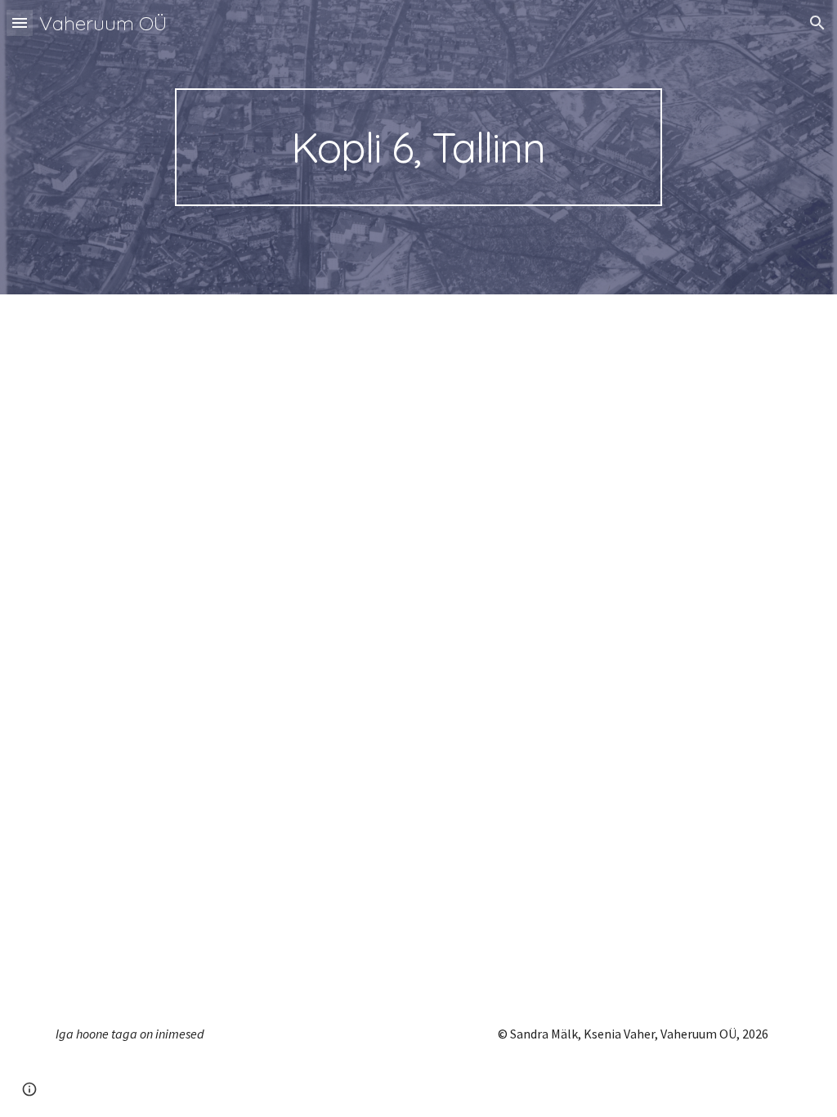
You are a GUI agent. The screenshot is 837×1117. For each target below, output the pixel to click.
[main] (418, 147)
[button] (19, 22)
